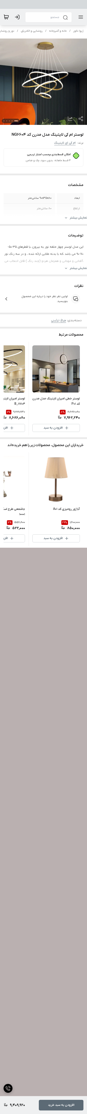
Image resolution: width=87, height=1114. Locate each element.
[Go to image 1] (16, 120)
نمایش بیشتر (78, 218)
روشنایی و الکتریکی (32, 31)
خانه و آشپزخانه (58, 31)
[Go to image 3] (9, 120)
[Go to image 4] (6, 120)
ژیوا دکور (78, 31)
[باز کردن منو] (79, 17)
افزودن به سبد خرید (61, 1105)
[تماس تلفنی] (8, 1088)
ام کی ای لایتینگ (65, 143)
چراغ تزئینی (58, 320)
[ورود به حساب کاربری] (18, 17)
